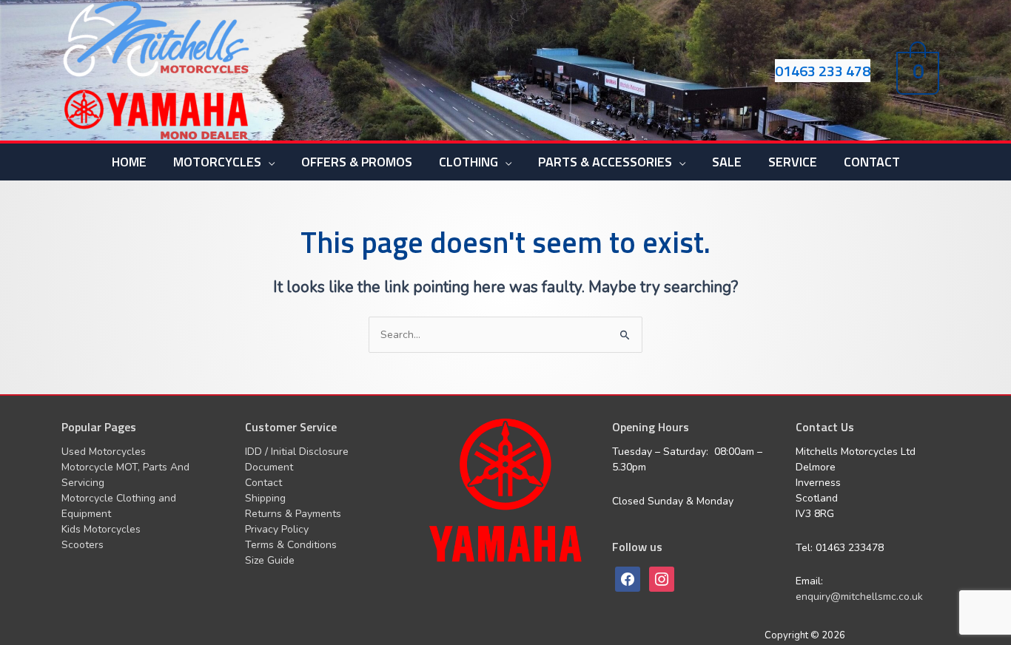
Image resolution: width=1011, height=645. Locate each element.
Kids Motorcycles (101, 529)
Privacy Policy (277, 529)
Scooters (82, 545)
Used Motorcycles (103, 452)
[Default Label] (661, 579)
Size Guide (270, 560)
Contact (263, 483)
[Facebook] (627, 579)
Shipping (265, 498)
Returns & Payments (293, 514)
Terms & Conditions (291, 545)
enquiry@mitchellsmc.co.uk (859, 597)
